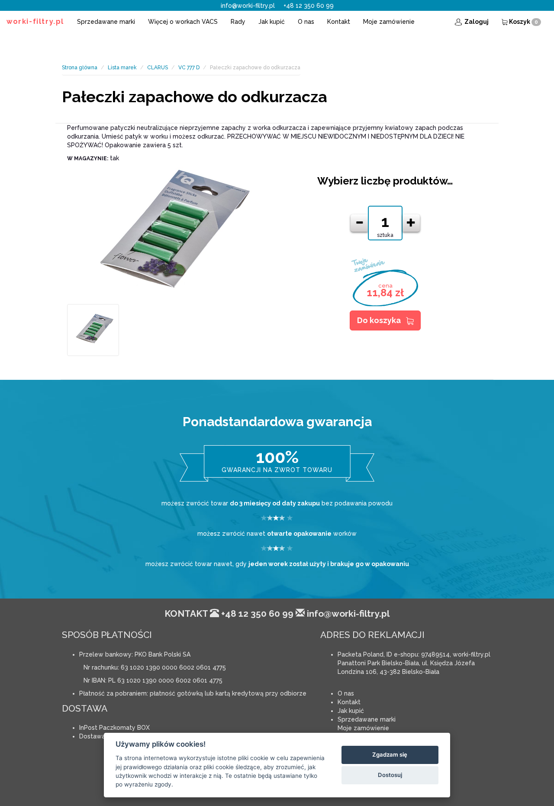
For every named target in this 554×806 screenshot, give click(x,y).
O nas (306, 21)
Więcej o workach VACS (183, 21)
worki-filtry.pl (35, 21)
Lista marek (122, 68)
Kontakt (338, 21)
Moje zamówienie (389, 21)
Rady (238, 21)
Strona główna (79, 68)
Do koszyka (379, 320)
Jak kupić (271, 21)
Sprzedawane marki (106, 21)
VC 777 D (189, 68)
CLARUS (157, 68)
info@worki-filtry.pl (248, 5)
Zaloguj (476, 21)
